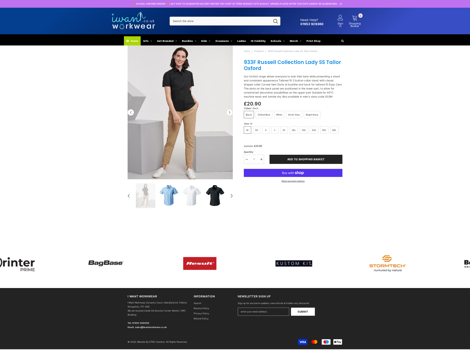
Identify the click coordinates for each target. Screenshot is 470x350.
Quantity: (249, 152)
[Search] (225, 21)
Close (340, 4)
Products (259, 51)
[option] (180, 112)
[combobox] (220, 21)
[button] (131, 112)
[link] (112, 263)
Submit (303, 311)
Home (247, 51)
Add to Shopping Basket (306, 159)
